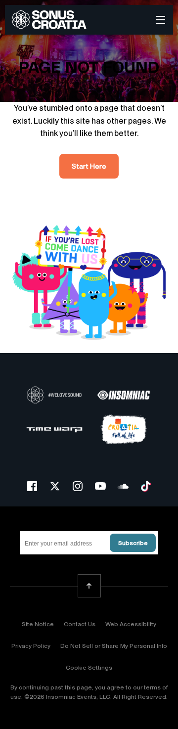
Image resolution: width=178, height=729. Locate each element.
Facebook (32, 486)
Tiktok (145, 486)
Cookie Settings (89, 667)
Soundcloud (123, 486)
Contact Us (79, 624)
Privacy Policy (30, 645)
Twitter (54, 486)
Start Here (89, 166)
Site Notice (38, 624)
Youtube (100, 486)
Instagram (77, 486)
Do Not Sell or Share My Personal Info (113, 645)
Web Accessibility (130, 624)
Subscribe (133, 543)
